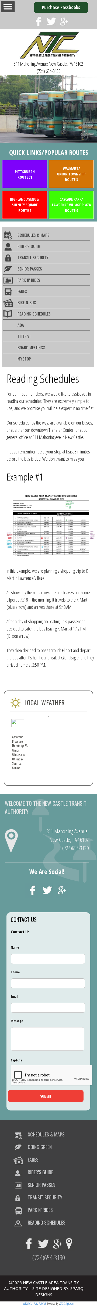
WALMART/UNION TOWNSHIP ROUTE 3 (71, 174)
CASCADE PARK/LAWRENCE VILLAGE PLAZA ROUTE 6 (71, 205)
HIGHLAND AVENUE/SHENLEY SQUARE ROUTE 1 (25, 205)
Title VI (24, 336)
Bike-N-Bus (27, 302)
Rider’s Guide (29, 246)
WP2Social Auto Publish (35, 1303)
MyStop (24, 359)
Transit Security (33, 257)
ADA (21, 325)
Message (17, 1021)
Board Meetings (31, 347)
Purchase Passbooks (61, 7)
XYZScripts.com (67, 1303)
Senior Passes (30, 269)
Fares (22, 291)
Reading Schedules (34, 314)
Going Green (40, 1146)
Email (14, 996)
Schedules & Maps (34, 235)
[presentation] (52, 1075)
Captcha (16, 1060)
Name (15, 947)
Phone (15, 972)
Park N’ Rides (29, 280)
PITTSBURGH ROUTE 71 (25, 174)
